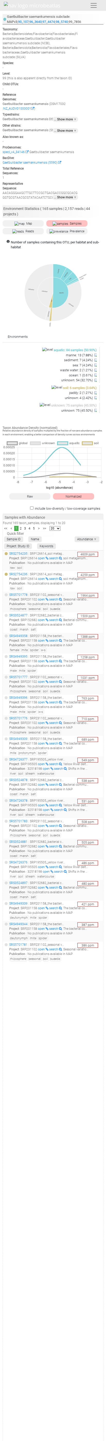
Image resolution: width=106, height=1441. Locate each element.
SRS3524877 (18, 615)
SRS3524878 (18, 780)
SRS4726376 (18, 862)
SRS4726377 (18, 759)
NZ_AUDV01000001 (17, 108)
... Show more (65, 119)
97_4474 (48, 22)
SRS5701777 (18, 677)
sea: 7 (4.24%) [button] (83, 365)
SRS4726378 (18, 800)
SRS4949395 (18, 656)
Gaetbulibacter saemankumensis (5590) (30, 162)
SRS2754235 (18, 553)
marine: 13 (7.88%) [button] (80, 355)
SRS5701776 (18, 718)
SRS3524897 (18, 883)
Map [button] (29, 223)
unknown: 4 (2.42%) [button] (79, 398)
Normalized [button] (74, 496)
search (54, 558)
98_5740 (62, 22)
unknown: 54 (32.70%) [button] (77, 380)
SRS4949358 (18, 636)
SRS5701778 (18, 595)
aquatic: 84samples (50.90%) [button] (75, 350)
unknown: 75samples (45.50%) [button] (74, 405)
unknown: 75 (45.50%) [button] (77, 410)
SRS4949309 (18, 739)
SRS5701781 (18, 945)
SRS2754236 (18, 574)
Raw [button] (30, 496)
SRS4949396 (18, 698)
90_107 (23, 22)
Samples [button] (76, 223)
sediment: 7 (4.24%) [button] (79, 360)
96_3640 (35, 22)
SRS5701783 (18, 821)
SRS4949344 (18, 924)
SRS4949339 (18, 903)
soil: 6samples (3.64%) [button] (80, 388)
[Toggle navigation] (93, 5)
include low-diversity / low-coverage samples (67, 508)
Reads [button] (29, 231)
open (42, 558)
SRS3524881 (18, 842)
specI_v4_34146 (14, 152)
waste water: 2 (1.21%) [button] (77, 370)
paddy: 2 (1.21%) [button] (81, 393)
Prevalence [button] (77, 231)
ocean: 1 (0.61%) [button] (81, 375)
